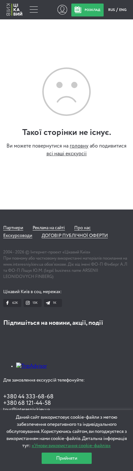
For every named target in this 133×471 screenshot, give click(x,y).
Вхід (62, 9)
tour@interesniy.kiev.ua (26, 409)
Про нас (82, 228)
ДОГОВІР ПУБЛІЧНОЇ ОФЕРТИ (75, 235)
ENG (123, 10)
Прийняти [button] (66, 458)
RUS (112, 10)
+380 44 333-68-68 (28, 397)
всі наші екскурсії (66, 154)
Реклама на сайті (49, 228)
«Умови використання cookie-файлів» (71, 445)
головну (79, 146)
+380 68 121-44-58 (27, 403)
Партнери (13, 228)
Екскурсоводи (17, 235)
